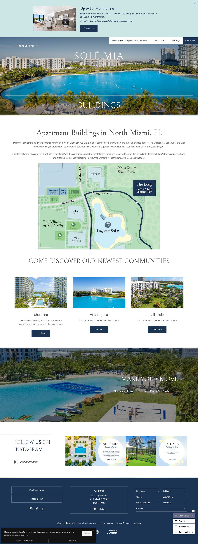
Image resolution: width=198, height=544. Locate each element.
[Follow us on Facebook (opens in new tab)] (37, 509)
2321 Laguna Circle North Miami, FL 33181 (99, 497)
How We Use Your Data (24, 541)
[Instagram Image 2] (111, 451)
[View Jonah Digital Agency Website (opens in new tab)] (112, 532)
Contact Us (72, 541)
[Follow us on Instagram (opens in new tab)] (31, 509)
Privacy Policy (107, 523)
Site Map (137, 523)
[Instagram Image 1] (80, 451)
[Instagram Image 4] (171, 451)
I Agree (87, 533)
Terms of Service (123, 523)
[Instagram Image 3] (141, 451)
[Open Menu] (8, 46)
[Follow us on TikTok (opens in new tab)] (42, 509)
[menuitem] (148, 491)
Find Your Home (26, 46)
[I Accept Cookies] (94, 531)
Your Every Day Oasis (157, 391)
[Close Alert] (195, 3)
